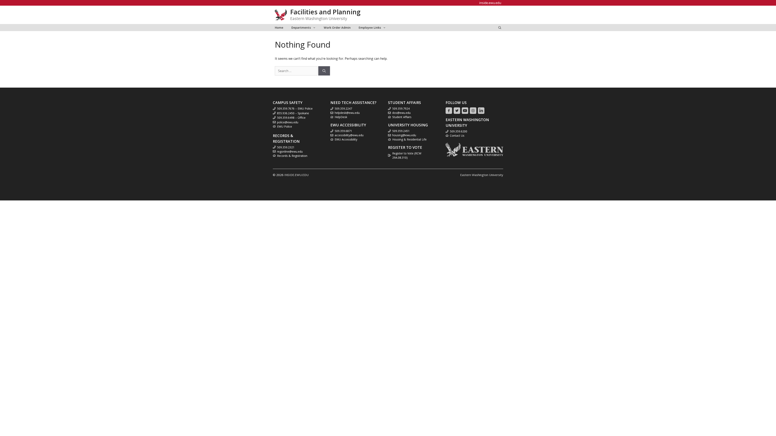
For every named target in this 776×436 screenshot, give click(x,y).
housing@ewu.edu (404, 135)
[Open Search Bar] (499, 27)
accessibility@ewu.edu (349, 135)
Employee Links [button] (370, 27)
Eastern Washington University (481, 175)
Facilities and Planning (325, 11)
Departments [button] (301, 27)
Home (279, 27)
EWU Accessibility (346, 139)
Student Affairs (401, 117)
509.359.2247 (343, 108)
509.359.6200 (458, 131)
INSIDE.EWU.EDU (296, 175)
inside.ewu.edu (490, 3)
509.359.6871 (343, 131)
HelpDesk (341, 117)
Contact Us (457, 135)
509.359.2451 (401, 131)
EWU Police (284, 126)
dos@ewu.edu (401, 113)
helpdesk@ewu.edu (347, 113)
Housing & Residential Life (409, 139)
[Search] (324, 70)
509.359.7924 (401, 108)
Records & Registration (292, 156)
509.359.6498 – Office (291, 117)
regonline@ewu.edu (290, 151)
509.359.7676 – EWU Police (295, 108)
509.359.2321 (285, 147)
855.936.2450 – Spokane (293, 113)
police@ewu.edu (287, 122)
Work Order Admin (337, 27)
